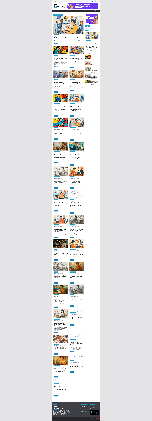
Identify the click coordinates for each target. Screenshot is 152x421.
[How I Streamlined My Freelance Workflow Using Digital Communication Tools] (76, 74)
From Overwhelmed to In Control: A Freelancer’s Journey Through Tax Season (76, 253)
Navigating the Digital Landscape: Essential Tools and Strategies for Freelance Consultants (60, 84)
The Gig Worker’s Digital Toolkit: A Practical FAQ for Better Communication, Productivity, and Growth (70, 1)
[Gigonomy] (54, 11)
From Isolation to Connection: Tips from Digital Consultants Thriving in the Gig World (60, 229)
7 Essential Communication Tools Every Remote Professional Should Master (60, 388)
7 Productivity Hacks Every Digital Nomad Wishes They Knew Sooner (60, 204)
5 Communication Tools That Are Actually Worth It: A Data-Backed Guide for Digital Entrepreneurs (76, 229)
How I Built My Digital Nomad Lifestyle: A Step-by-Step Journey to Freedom (60, 60)
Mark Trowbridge (61, 36)
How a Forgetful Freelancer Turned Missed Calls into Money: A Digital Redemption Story (76, 60)
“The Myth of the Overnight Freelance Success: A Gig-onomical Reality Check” (60, 132)
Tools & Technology (72, 55)
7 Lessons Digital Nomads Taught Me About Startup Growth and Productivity (60, 156)
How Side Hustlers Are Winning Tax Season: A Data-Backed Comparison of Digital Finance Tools (76, 344)
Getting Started (56, 55)
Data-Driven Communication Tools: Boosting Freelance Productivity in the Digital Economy (60, 323)
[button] (62, 11)
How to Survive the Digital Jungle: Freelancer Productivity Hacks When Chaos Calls (60, 108)
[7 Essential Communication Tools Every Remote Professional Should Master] (60, 380)
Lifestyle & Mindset (83, 413)
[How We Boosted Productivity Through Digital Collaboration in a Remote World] (60, 171)
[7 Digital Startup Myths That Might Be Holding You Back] (60, 339)
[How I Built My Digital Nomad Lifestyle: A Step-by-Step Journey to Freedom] (60, 50)
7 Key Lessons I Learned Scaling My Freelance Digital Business (76, 276)
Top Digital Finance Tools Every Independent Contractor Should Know (75, 132)
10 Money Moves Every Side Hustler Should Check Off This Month (61, 253)
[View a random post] (98, 11)
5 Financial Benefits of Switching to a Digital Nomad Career (76, 317)
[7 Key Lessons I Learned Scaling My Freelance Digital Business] (76, 266)
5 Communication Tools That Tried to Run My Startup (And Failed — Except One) (60, 370)
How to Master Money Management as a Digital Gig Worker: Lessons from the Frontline (94, 82)
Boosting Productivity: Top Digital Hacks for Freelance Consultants (60, 276)
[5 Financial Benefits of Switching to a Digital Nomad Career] (76, 310)
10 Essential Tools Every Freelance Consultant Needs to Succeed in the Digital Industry (76, 204)
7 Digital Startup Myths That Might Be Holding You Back (60, 347)
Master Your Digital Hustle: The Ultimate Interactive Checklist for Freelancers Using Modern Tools (60, 299)
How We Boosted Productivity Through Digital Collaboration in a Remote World (61, 181)
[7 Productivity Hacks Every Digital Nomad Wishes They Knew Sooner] (60, 194)
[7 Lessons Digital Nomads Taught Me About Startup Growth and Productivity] (60, 146)
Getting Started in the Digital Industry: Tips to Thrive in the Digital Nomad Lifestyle (76, 181)
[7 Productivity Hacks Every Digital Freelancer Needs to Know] (76, 289)
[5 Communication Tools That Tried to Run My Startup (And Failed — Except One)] (60, 360)
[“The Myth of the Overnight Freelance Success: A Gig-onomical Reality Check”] (60, 122)
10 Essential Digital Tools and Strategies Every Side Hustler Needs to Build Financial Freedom (94, 63)
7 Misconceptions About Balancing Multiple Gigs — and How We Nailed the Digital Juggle (76, 108)
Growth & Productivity (84, 408)
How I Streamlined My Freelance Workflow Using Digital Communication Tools (76, 84)
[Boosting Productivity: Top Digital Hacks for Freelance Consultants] (60, 266)
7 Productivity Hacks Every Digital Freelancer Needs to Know (76, 299)
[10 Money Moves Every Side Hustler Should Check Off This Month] (60, 243)
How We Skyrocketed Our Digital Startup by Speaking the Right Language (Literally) (76, 365)
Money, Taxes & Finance (72, 339)
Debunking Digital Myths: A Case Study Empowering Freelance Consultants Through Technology (76, 156)
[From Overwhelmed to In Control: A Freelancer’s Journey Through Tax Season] (76, 243)
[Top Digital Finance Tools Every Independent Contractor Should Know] (76, 122)
